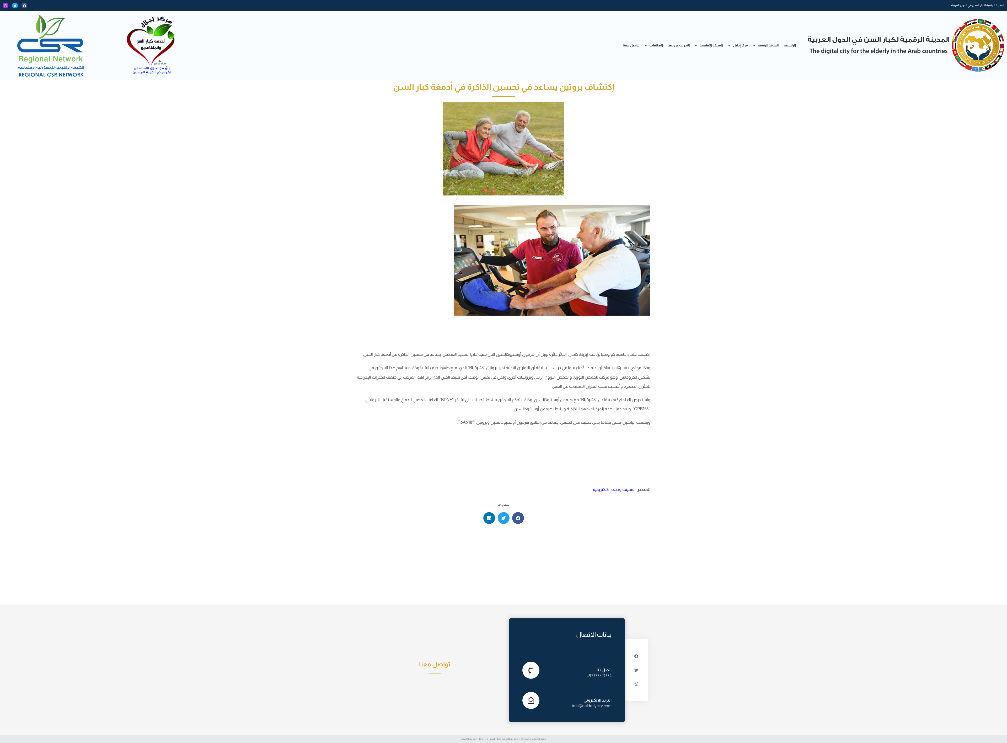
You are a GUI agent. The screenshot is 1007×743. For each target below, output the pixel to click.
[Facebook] (24, 5)
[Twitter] (15, 5)
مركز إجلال (740, 45)
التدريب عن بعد (679, 45)
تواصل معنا (631, 45)
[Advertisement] (503, 566)
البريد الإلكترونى (597, 700)
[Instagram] (5, 5)
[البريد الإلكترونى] (530, 700)
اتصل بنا (604, 670)
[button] (518, 518)
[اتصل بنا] (530, 670)
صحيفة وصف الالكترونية (614, 489)
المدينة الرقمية (768, 45)
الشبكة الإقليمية (711, 45)
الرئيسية (790, 45)
